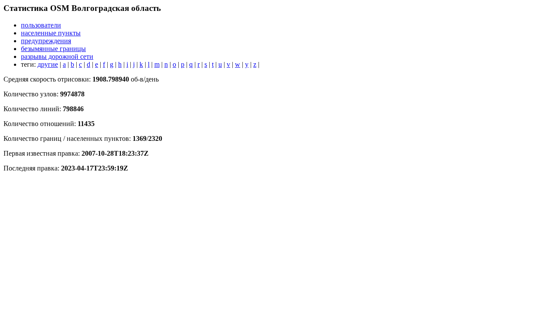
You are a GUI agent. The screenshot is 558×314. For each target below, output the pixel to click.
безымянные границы (53, 48)
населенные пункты (51, 33)
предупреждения (46, 40)
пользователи (41, 25)
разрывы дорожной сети (57, 56)
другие (47, 64)
